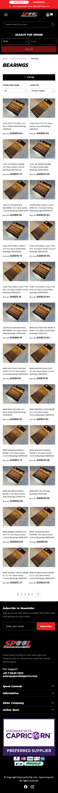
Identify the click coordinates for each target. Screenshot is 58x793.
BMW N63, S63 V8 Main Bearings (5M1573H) (40, 492)
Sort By (34, 85)
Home (5, 58)
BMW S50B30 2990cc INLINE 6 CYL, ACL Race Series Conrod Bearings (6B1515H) (15, 575)
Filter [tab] (30, 77)
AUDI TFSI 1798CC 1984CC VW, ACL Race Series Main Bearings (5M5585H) (14, 249)
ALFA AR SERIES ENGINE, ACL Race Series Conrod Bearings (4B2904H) (14, 167)
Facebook (25, 786)
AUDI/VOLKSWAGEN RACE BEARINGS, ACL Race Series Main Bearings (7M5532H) (15, 330)
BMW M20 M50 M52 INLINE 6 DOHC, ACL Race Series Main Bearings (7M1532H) (42, 330)
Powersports (39, 2)
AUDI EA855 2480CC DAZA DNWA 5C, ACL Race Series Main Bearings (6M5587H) (42, 208)
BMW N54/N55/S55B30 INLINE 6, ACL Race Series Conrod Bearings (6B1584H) (42, 453)
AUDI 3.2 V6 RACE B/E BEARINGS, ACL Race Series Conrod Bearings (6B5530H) (15, 208)
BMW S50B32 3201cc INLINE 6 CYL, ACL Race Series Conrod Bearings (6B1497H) (42, 575)
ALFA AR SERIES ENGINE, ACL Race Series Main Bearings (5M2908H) (40, 167)
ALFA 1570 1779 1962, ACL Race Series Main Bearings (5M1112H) (14, 126)
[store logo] (29, 14)
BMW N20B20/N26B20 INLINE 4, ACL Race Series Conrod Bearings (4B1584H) (15, 453)
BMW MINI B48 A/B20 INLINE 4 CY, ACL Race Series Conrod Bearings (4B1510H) (42, 412)
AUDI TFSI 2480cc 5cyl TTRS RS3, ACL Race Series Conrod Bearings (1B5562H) (15, 289)
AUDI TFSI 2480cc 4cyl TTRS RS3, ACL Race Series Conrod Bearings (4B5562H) (42, 249)
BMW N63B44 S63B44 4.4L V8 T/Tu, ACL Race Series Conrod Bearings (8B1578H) (15, 534)
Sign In (48, 15)
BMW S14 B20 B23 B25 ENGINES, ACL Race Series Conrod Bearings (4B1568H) (42, 534)
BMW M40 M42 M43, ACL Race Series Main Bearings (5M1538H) (14, 412)
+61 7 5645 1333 (20, 6)
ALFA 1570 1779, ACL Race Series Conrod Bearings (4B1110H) (41, 126)
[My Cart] (51, 14)
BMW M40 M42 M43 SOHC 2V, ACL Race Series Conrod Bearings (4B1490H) (42, 371)
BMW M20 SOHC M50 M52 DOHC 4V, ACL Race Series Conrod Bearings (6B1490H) (15, 371)
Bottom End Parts (20, 58)
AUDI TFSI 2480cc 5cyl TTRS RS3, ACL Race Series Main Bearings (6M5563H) (42, 289)
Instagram (32, 786)
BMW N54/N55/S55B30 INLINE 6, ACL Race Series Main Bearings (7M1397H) (14, 494)
